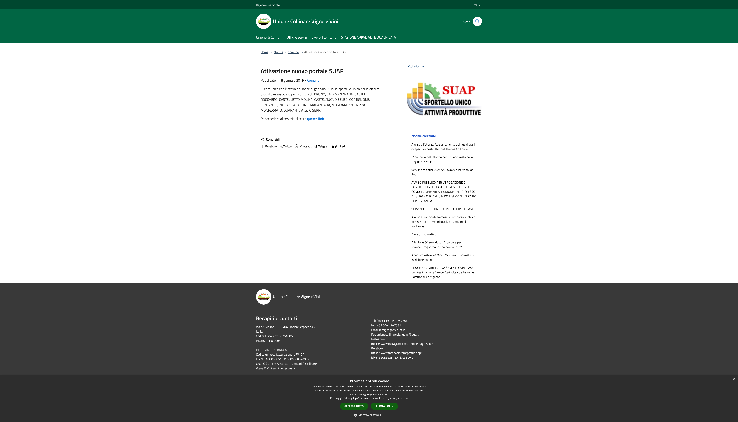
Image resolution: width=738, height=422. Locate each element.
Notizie (278, 52)
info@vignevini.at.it (392, 330)
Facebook (271, 146)
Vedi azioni (414, 66)
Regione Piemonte (268, 5)
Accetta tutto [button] (354, 406)
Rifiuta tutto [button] (384, 406)
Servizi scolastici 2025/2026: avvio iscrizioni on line (442, 172)
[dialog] (369, 398)
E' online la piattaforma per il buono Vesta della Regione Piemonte (442, 159)
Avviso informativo (423, 234)
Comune (293, 52)
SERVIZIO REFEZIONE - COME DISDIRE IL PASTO (443, 209)
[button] (369, 415)
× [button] (733, 379)
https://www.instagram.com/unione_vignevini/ (402, 343)
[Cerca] (477, 21)
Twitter (288, 146)
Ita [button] (475, 5)
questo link (315, 118)
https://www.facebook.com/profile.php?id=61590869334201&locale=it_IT (396, 355)
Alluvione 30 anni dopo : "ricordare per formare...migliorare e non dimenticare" (436, 244)
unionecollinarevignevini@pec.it (398, 334)
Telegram (324, 146)
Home (264, 52)
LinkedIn (341, 146)
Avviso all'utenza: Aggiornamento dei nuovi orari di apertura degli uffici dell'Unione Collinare (443, 146)
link (406, 398)
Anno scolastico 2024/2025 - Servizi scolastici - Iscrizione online (442, 257)
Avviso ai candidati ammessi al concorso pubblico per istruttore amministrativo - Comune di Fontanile (443, 221)
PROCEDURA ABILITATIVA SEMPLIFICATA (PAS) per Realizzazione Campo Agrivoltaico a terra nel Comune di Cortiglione (443, 272)
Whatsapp (305, 146)
